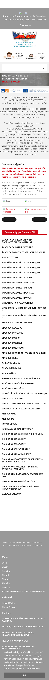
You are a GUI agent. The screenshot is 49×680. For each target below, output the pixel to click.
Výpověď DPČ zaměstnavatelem (18, 293)
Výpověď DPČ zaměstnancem (17, 298)
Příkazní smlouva (11, 363)
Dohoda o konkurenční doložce (18, 482)
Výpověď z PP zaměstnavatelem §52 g (21, 262)
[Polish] (27, 13)
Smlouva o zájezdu (12, 328)
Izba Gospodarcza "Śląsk (15, 641)
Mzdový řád (8, 419)
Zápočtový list (10, 257)
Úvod (4, 563)
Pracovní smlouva (11, 368)
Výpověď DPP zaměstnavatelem (18, 283)
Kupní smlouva (9, 424)
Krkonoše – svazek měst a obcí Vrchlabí (22, 627)
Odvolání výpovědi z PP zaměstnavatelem (24, 404)
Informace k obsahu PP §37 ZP (17, 429)
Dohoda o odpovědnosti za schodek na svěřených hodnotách (22, 460)
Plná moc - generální (13, 388)
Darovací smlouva (11, 494)
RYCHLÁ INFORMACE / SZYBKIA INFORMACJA (23, 591)
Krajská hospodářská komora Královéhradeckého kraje (18, 634)
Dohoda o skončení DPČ (14, 444)
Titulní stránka (9, 76)
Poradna (6, 571)
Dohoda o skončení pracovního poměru (22, 434)
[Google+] (26, 25)
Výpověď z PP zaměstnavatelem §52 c (21, 273)
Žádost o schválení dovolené (17, 247)
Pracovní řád (9, 373)
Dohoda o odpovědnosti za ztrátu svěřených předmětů (20, 468)
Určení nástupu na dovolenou (17, 303)
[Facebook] (20, 25)
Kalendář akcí (8, 603)
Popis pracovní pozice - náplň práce (21, 378)
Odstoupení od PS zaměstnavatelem (21, 409)
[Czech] (21, 13)
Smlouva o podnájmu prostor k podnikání (24, 353)
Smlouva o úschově (12, 343)
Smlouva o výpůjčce (12, 333)
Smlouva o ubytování (13, 348)
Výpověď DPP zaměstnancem (17, 288)
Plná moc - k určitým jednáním (18, 383)
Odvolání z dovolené (13, 399)
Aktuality (6, 583)
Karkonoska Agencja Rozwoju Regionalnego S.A (18, 648)
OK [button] (24, 675)
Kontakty (6, 587)
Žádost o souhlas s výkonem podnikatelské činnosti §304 (17, 241)
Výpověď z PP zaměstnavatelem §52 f (21, 267)
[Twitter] (23, 25)
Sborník (24, 76)
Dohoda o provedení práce (16, 449)
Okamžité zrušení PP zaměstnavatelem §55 (24, 393)
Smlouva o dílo (10, 358)
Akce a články (8, 607)
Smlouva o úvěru (11, 338)
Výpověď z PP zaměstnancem (17, 278)
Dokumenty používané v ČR (14, 79)
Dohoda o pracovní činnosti (16, 454)
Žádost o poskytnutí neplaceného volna (23, 252)
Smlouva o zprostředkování (17, 323)
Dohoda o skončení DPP (14, 439)
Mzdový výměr (9, 414)
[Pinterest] (30, 25)
